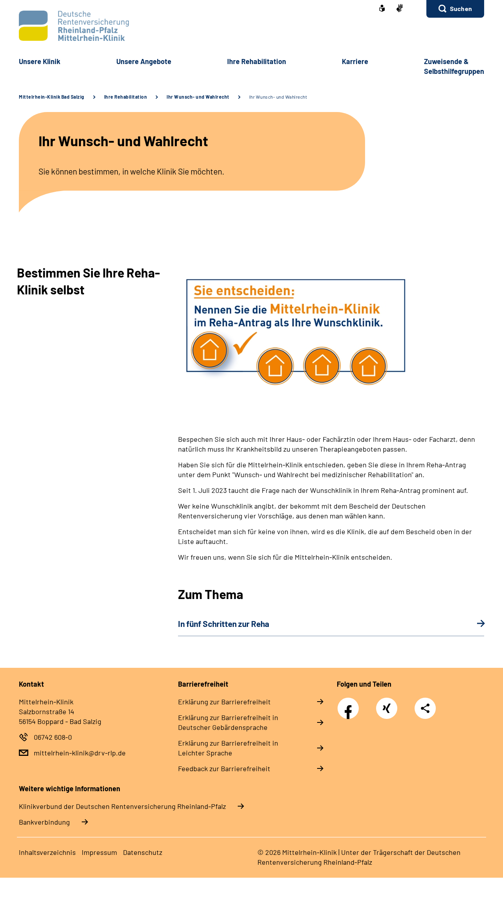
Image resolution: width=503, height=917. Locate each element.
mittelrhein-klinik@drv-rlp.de (80, 752)
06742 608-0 (53, 737)
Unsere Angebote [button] (143, 61)
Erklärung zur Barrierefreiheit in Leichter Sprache (228, 748)
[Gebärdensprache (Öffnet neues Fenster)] (400, 9)
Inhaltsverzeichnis (47, 852)
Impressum (99, 852)
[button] (455, 9)
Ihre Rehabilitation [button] (256, 61)
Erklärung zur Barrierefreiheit (224, 701)
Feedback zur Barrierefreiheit (224, 768)
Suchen (461, 8)
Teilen (425, 708)
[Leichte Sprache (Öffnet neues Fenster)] (382, 9)
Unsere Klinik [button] (40, 61)
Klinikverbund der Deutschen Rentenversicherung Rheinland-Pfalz (122, 806)
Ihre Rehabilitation (125, 96)
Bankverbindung (44, 822)
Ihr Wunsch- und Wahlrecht (198, 96)
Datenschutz (142, 852)
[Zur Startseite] (251, 26)
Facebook (350, 704)
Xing (386, 704)
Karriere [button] (355, 61)
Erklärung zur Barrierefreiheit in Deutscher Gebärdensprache (228, 722)
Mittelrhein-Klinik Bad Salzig (51, 96)
